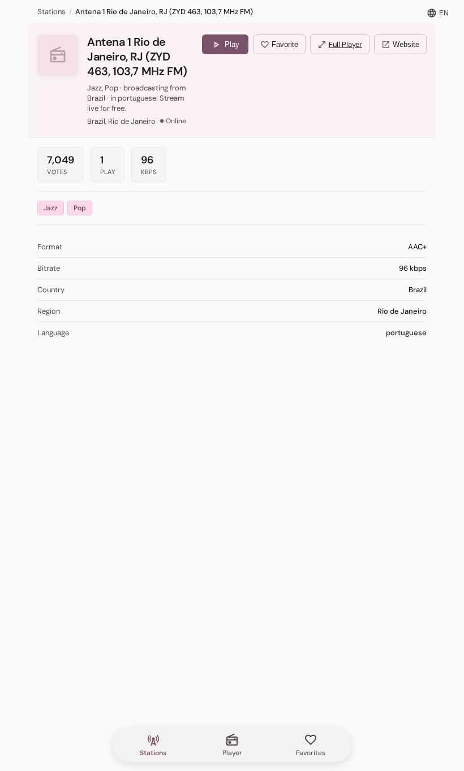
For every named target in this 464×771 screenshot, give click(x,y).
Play (225, 44)
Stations (51, 11)
